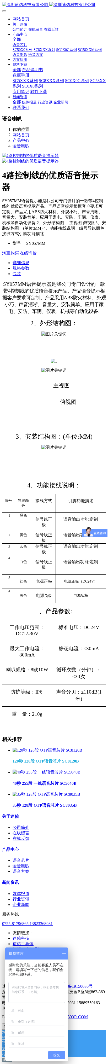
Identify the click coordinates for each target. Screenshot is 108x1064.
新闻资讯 (10, 882)
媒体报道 (21, 893)
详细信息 (21, 262)
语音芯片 (21, 860)
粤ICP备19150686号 (75, 986)
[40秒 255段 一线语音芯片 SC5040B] (46, 772)
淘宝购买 (10, 253)
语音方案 (21, 871)
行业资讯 (21, 899)
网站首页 (21, 19)
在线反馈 (21, 838)
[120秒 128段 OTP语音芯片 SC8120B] (47, 750)
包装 (17, 273)
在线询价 (28, 253)
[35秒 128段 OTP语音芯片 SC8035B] (46, 794)
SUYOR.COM (75, 1017)
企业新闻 (21, 904)
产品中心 (21, 140)
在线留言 (21, 833)
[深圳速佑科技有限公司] (54, 5)
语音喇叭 (21, 146)
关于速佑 (10, 816)
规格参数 (21, 268)
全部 (17, 39)
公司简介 (21, 827)
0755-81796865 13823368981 (27, 923)
